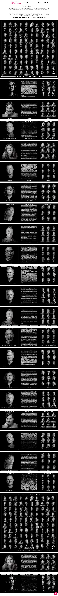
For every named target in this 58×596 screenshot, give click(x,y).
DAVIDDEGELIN (17, 2)
